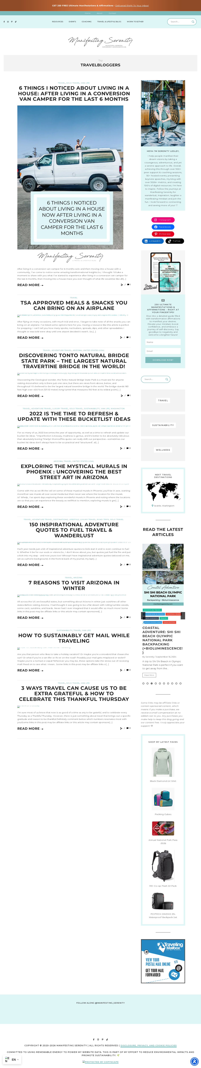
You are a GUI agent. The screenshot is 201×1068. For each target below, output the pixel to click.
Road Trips (103, 519)
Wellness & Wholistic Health (157, 622)
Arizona (77, 350)
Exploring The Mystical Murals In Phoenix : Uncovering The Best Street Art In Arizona (74, 471)
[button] (143, 615)
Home (87, 13)
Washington (118, 409)
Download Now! (163, 360)
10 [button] (180, 683)
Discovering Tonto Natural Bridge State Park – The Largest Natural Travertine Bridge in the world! (74, 360)
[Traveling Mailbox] (163, 982)
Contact (112, 13)
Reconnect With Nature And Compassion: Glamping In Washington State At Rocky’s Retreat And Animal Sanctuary (162, 642)
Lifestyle (74, 519)
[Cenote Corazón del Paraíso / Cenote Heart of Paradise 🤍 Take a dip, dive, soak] (86, 1021)
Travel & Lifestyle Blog (109, 22)
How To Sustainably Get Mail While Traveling (74, 638)
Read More (28, 285)
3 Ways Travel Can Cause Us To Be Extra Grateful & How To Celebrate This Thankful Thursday (74, 693)
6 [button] (164, 683)
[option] (163, 616)
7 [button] (168, 683)
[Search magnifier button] (193, 22)
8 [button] (172, 683)
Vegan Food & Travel (153, 618)
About (100, 13)
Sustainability (92, 409)
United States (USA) (93, 350)
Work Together (135, 22)
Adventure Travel (62, 350)
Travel (61, 83)
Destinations (60, 519)
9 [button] (176, 683)
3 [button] (152, 683)
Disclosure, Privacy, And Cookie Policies (149, 1045)
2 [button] (147, 683)
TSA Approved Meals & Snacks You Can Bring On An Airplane (74, 305)
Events (72, 22)
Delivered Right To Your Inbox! (132, 5)
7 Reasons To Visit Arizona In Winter (74, 585)
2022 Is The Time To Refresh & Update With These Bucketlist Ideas (74, 416)
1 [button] (143, 683)
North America (167, 610)
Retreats (148, 614)
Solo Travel (73, 83)
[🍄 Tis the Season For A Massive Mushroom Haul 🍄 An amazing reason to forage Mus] (172, 1021)
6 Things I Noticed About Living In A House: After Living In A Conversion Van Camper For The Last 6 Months (74, 93)
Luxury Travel (60, 409)
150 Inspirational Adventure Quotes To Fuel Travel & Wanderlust (74, 530)
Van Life (85, 83)
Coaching (87, 22)
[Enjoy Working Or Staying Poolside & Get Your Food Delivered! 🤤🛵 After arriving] (143, 1021)
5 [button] (160, 683)
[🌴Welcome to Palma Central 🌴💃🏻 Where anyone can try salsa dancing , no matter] (57, 1021)
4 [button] (156, 683)
